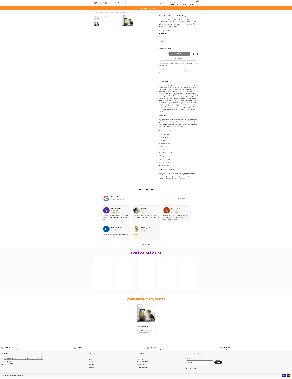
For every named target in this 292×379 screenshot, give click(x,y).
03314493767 (174, 4)
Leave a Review (181, 198)
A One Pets (12, 375)
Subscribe (191, 69)
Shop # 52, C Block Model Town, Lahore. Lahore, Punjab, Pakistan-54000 (23, 359)
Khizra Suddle (175, 208)
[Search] (139, 3)
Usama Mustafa (116, 227)
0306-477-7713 (8, 361)
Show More (175, 219)
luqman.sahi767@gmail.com (11, 364)
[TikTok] (195, 368)
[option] (128, 20)
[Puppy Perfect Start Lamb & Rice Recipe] (146, 313)
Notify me (144, 331)
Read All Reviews (146, 244)
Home (95, 12)
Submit (218, 362)
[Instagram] (190, 368)
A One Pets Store (117, 197)
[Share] (196, 54)
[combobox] (137, 3)
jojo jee (143, 208)
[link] (193, 54)
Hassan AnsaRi (145, 227)
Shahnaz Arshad (116, 208)
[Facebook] (186, 368)
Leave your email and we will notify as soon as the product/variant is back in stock (178, 64)
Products (101, 12)
